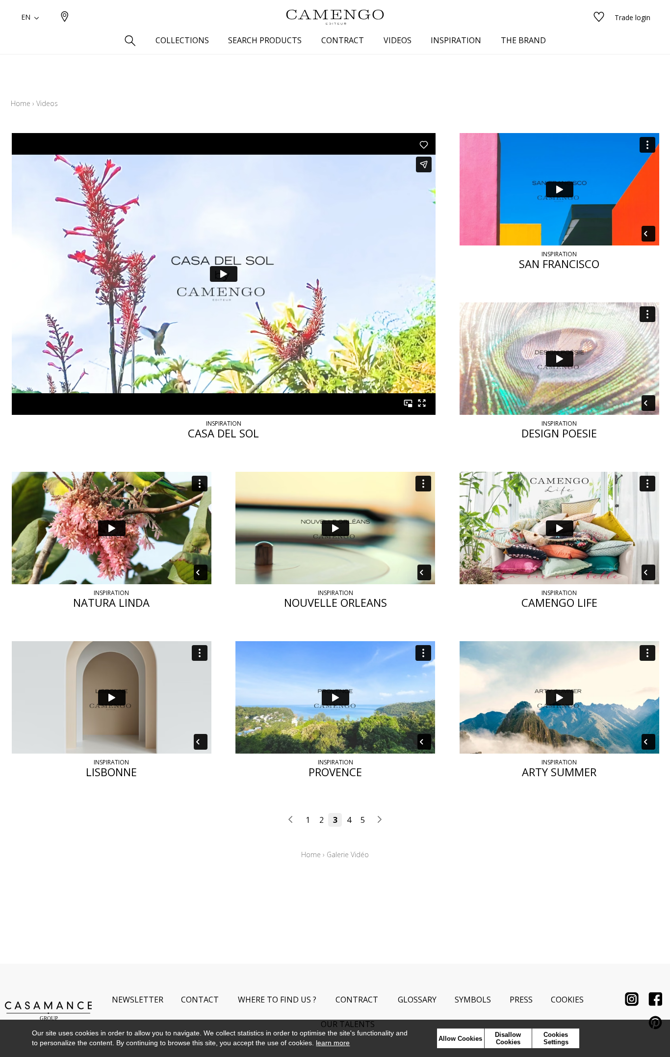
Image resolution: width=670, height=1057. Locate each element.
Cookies (567, 999)
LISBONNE (111, 771)
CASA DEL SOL (223, 433)
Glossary (417, 999)
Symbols (473, 999)
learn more (333, 1043)
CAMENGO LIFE (559, 602)
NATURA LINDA (111, 602)
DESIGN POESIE (559, 433)
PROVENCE (335, 771)
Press (521, 999)
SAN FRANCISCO (559, 263)
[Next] (379, 820)
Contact (200, 999)
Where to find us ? (277, 999)
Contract (356, 999)
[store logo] (335, 17)
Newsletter (137, 999)
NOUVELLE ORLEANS (335, 602)
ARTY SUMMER (559, 771)
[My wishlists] (599, 17)
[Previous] (291, 820)
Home (20, 103)
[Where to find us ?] (65, 17)
